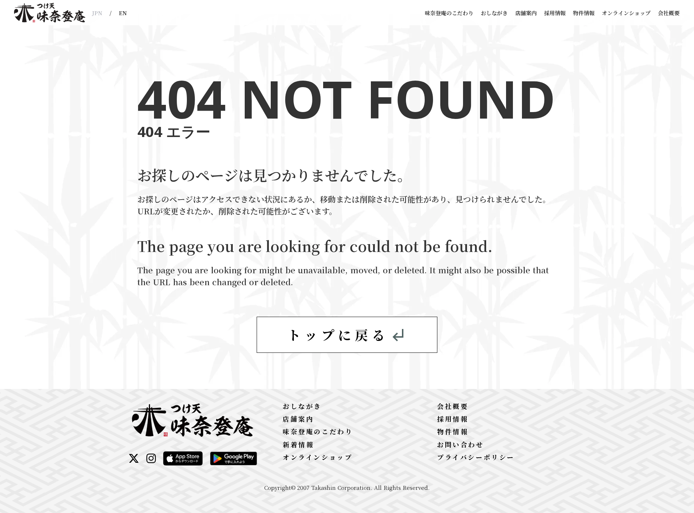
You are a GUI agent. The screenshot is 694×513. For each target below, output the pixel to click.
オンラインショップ (626, 13)
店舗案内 (526, 13)
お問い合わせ (460, 444)
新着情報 (298, 444)
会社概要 (669, 13)
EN (123, 13)
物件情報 (584, 13)
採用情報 (555, 13)
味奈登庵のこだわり (449, 13)
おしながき (494, 13)
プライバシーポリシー (476, 457)
